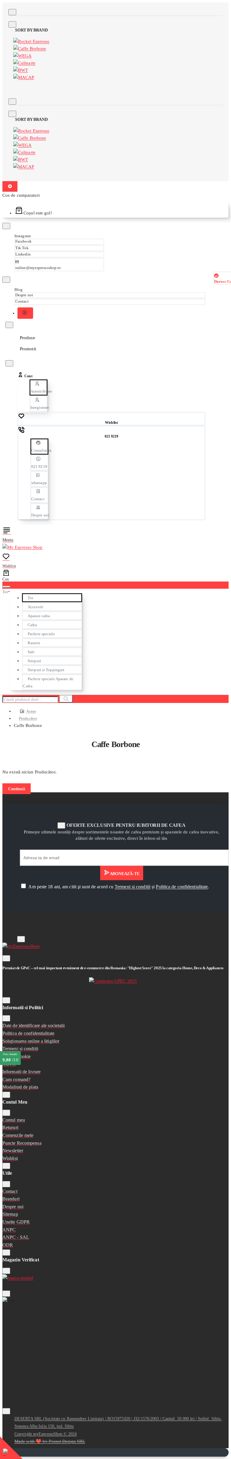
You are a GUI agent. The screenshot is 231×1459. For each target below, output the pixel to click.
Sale (31, 652)
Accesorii (35, 607)
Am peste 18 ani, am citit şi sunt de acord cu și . (118, 886)
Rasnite (34, 643)
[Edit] (12, 12)
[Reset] (9, 186)
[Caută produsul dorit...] (6, 586)
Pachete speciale (41, 634)
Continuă (16, 789)
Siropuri (34, 661)
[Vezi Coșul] (10, 575)
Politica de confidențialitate (182, 886)
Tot (30, 598)
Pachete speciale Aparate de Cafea (48, 682)
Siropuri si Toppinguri (46, 670)
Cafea (32, 625)
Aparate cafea (39, 616)
